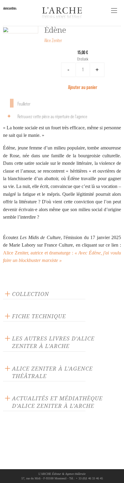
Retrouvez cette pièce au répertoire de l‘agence (52, 116)
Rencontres (10, 8)
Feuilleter (23, 103)
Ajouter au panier (82, 87)
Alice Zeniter (53, 40)
